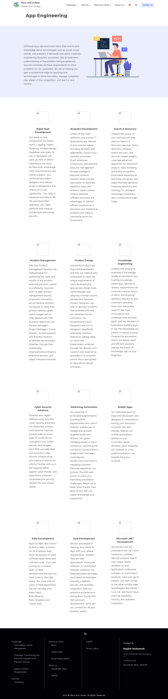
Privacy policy (92, 648)
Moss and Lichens (30, 2)
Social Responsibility (60, 658)
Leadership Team (59, 669)
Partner (54, 675)
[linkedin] (85, 634)
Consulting (19, 682)
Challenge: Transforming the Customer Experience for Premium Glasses (26, 658)
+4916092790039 (129, 661)
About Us (53, 665)
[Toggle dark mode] (135, 5)
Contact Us (128, 643)
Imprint (89, 642)
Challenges (16, 642)
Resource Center (56, 642)
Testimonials (57, 652)
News (53, 645)
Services (15, 679)
